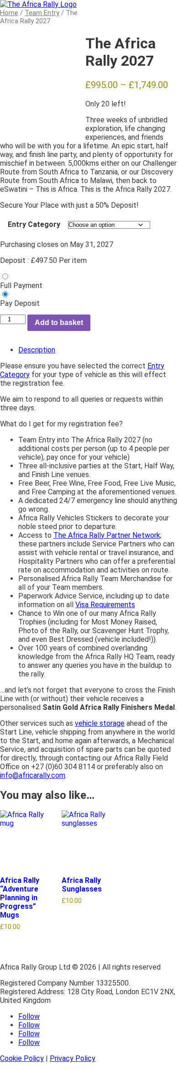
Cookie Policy (22, 1058)
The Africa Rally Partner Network (106, 535)
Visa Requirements (105, 604)
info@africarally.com (32, 775)
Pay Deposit (20, 303)
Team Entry (42, 13)
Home (9, 13)
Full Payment (21, 285)
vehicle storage (100, 723)
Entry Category (34, 224)
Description (36, 350)
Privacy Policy (72, 1058)
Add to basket (59, 322)
